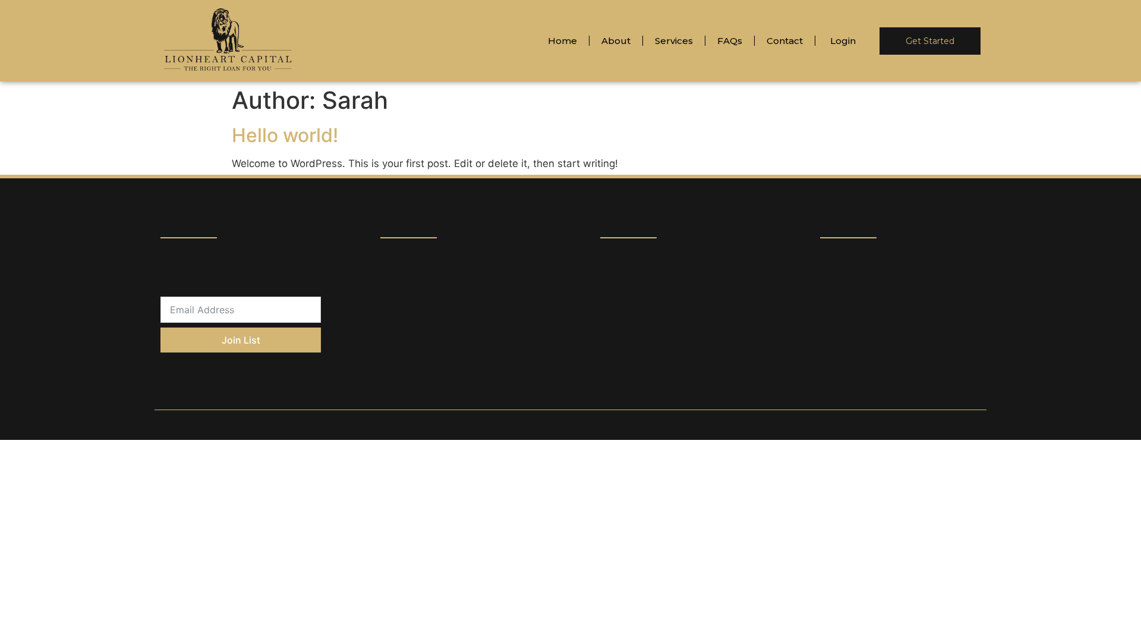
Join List (241, 340)
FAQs (729, 40)
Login (843, 40)
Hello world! (285, 135)
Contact (785, 40)
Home (562, 40)
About (616, 40)
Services (674, 40)
